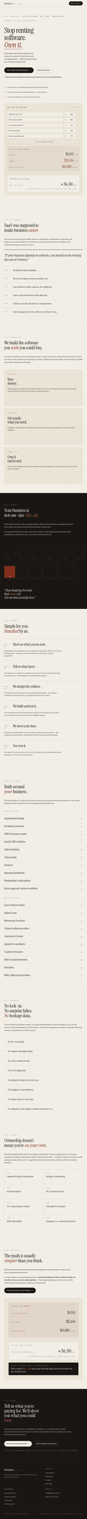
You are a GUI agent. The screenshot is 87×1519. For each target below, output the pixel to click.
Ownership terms (10, 1493)
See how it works (43, 70)
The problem (49, 1473)
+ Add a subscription (43, 142)
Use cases (48, 1484)
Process (48, 1480)
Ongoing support (10, 1497)
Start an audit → (76, 3)
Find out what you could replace (20, 1290)
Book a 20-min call (51, 1497)
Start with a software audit (18, 1444)
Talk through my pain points (46, 1444)
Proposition (49, 1476)
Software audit (9, 1504)
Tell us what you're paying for (19, 70)
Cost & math (8, 1500)
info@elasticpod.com (52, 1493)
